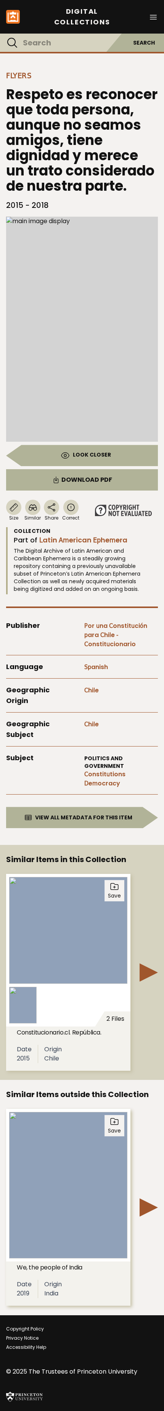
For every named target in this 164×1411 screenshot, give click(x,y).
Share (51, 518)
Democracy (102, 783)
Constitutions (104, 774)
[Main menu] (153, 16)
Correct (70, 518)
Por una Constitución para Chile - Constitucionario (115, 634)
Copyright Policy (25, 1329)
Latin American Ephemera (83, 540)
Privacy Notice (22, 1338)
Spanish (96, 667)
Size (13, 518)
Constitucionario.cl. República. (59, 1032)
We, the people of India (49, 1267)
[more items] (149, 972)
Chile (91, 690)
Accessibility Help (26, 1347)
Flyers (18, 75)
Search (144, 43)
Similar (32, 518)
